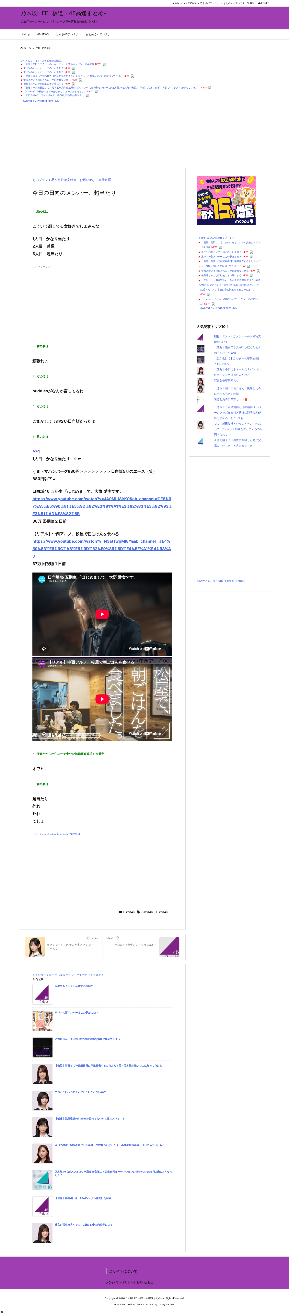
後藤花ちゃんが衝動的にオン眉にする (43, 83)
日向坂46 (44, 48)
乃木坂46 (147, 912)
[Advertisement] (137, 136)
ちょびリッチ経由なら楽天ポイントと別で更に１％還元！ (68, 974)
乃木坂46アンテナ (209, 3)
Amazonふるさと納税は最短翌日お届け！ (222, 581)
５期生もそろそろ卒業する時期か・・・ (78, 985)
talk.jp (178, 3)
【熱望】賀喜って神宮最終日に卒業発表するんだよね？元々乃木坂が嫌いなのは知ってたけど (72, 75)
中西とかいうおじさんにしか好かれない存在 (47, 79)
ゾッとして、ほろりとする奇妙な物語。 (42, 60)
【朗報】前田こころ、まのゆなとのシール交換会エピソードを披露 (58, 64)
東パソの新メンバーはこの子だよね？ (43, 68)
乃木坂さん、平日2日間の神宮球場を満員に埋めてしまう (87, 1039)
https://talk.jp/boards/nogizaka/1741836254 (59, 834)
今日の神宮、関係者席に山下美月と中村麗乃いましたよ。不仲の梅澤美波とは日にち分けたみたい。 (112, 1145)
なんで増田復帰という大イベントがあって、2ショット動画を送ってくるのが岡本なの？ (238, 429)
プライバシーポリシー (119, 1282)
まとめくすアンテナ (234, 3)
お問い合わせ (145, 1282)
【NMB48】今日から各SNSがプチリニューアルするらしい (54, 91)
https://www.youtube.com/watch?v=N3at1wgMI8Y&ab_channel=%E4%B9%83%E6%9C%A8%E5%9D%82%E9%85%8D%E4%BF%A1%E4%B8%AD (101, 549)
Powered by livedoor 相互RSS (40, 100)
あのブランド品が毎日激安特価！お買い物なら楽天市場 (71, 180)
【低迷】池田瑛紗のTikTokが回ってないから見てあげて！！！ (91, 1118)
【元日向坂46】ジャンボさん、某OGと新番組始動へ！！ (53, 95)
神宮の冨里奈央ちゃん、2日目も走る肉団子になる (84, 1224)
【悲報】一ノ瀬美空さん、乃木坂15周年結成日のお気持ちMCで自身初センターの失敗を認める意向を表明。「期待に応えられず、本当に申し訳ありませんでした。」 (111, 87)
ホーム (27, 48)
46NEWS (191, 3)
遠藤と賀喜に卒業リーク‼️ (231, 399)
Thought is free (166, 1304)
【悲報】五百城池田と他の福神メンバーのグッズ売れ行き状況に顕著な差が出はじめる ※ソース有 (237, 412)
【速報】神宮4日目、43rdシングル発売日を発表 (83, 1198)
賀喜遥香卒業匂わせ (226, 380)
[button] (2, 1312)
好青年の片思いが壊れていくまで (216, 237)
